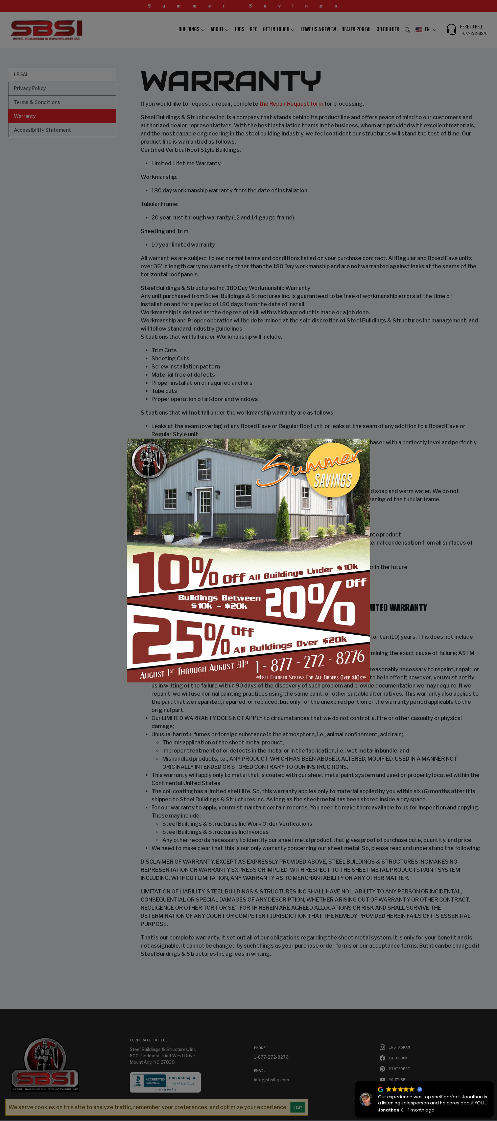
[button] (354, 1081)
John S (391, 1110)
